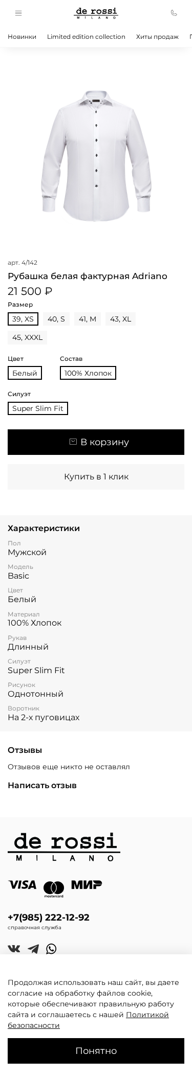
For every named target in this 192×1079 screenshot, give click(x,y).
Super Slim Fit (37, 408)
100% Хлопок (88, 373)
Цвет (16, 358)
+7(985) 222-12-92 (49, 917)
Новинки (22, 36)
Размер (20, 304)
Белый (24, 373)
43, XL (120, 319)
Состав (71, 358)
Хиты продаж (157, 36)
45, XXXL (27, 337)
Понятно (96, 1050)
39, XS (23, 319)
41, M (87, 319)
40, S (56, 319)
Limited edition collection (86, 36)
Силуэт (19, 394)
